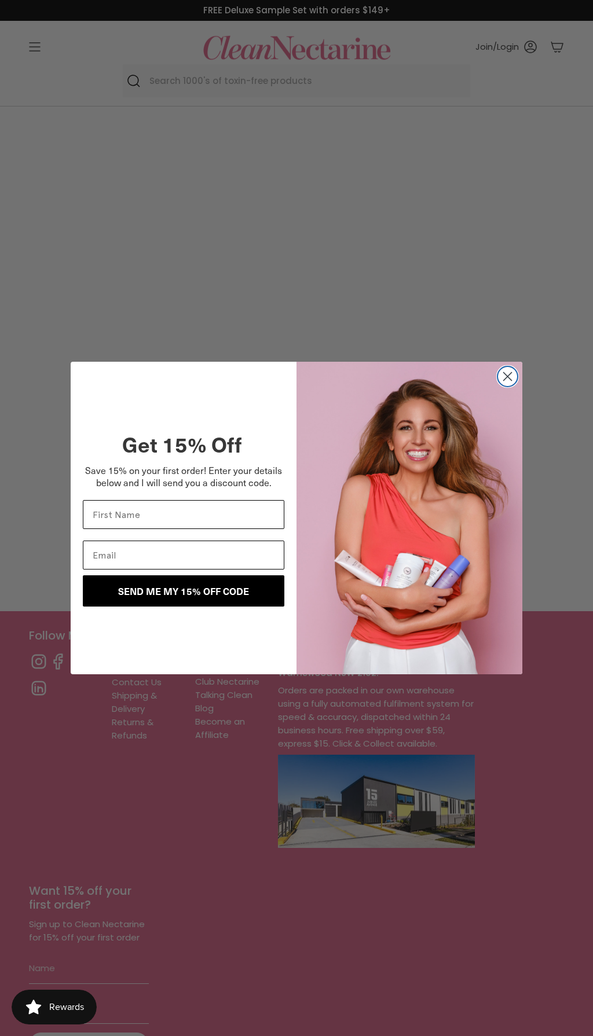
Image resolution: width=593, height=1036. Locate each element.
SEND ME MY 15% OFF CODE (183, 591)
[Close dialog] (507, 376)
